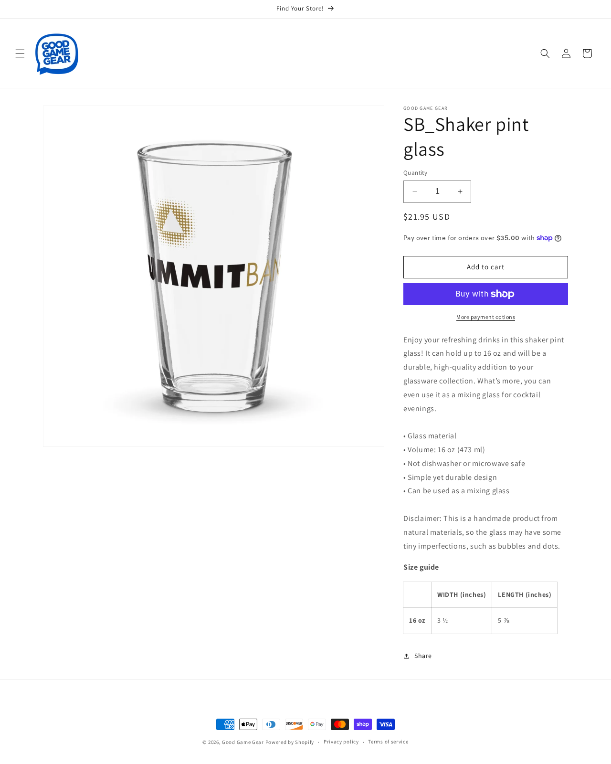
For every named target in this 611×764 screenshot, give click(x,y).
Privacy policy (341, 741)
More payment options (485, 316)
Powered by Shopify (290, 742)
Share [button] (423, 655)
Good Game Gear (243, 742)
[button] (20, 53)
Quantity (415, 173)
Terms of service (388, 741)
